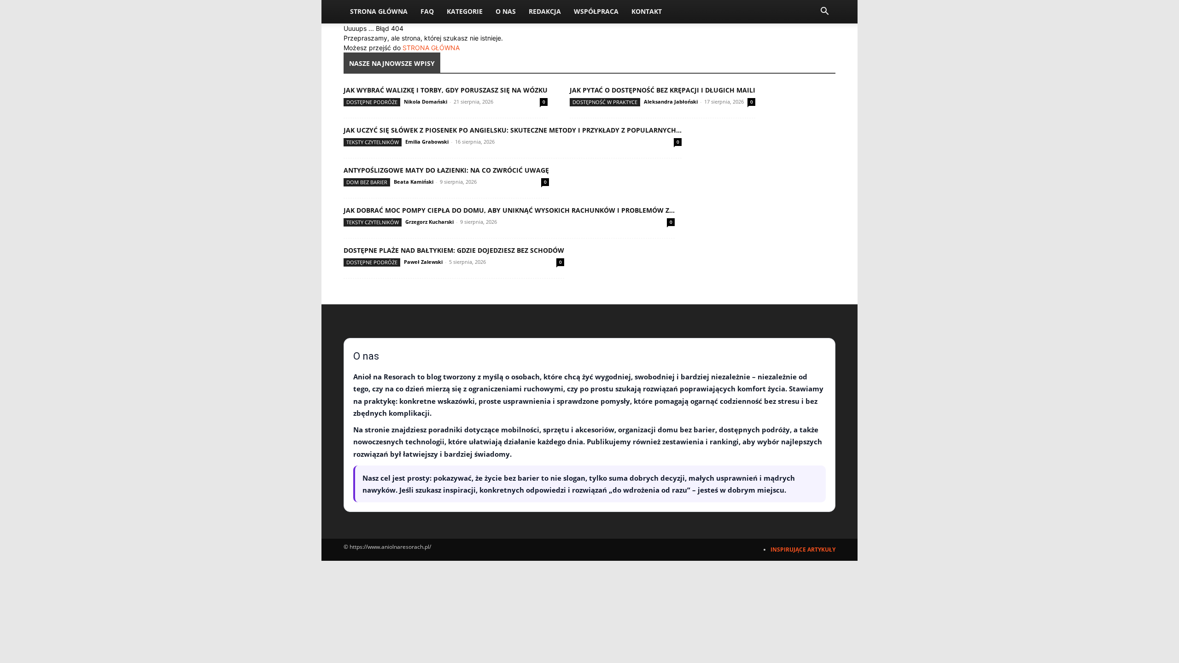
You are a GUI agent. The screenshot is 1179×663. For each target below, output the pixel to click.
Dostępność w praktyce (604, 102)
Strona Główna (379, 11)
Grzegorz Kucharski (429, 221)
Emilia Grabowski (427, 141)
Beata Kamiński (413, 181)
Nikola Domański (425, 101)
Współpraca (596, 11)
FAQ (427, 11)
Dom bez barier (366, 182)
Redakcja (545, 11)
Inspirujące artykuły (802, 549)
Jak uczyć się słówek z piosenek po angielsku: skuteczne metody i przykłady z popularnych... (513, 130)
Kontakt (646, 11)
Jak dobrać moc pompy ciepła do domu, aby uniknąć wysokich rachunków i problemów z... (509, 210)
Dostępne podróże (371, 102)
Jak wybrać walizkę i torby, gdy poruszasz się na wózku (446, 90)
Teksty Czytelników (372, 142)
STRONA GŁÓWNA (431, 48)
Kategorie (465, 11)
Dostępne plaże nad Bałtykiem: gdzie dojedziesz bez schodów (454, 250)
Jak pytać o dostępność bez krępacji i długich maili (662, 90)
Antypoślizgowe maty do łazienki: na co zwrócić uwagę (446, 170)
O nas (506, 11)
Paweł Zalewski (423, 261)
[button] (824, 12)
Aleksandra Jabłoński (671, 101)
